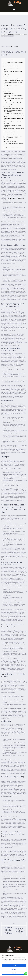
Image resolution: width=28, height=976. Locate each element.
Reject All (14, 973)
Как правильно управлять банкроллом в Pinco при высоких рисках (8, 930)
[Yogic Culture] (14, 949)
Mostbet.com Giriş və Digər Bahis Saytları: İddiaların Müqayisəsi (19, 931)
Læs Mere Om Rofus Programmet (10, 100)
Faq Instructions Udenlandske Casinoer (11, 89)
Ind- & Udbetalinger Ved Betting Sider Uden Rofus (13, 108)
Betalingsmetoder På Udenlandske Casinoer (12, 147)
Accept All (14, 965)
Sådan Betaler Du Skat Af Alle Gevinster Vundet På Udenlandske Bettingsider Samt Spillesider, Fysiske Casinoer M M (14, 115)
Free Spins (6, 76)
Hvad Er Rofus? (7, 91)
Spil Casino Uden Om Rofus (9, 132)
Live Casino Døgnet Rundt (9, 106)
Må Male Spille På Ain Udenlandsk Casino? (12, 134)
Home (8, 34)
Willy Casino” (6, 139)
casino (11, 34)
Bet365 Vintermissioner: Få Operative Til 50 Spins (13, 98)
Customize (14, 969)
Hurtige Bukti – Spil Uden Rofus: (10, 141)
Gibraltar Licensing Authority (9, 93)
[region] (14, 964)
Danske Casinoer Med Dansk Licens (11, 65)
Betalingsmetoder (7, 74)
